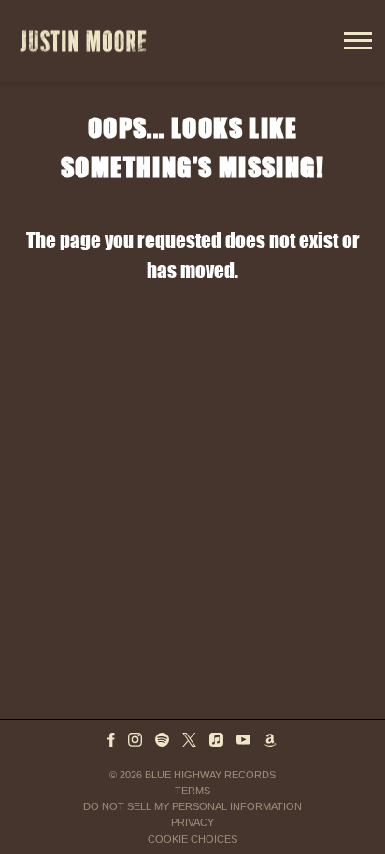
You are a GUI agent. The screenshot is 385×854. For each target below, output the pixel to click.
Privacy (192, 822)
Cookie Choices (192, 839)
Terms (192, 790)
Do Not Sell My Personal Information (192, 806)
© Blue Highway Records (192, 774)
